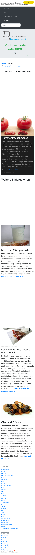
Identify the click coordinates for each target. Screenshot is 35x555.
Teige (3, 506)
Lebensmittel (5, 469)
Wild (2, 477)
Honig (3, 500)
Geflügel (4, 479)
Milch (3, 483)
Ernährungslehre (6, 524)
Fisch (3, 471)
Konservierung (5, 520)
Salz (2, 493)
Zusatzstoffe (5, 528)
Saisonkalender (10, 16)
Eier (2, 481)
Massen (3, 508)
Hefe (2, 510)
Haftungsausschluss (7, 550)
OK (28, 2)
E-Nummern (14, 528)
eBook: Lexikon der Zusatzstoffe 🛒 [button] (15, 49)
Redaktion (4, 538)
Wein (2, 516)
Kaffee (3, 514)
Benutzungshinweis (7, 544)
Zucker (3, 495)
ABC (5, 12)
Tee (2, 512)
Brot (2, 504)
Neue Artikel (5, 546)
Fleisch (3, 473)
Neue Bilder (5, 548)
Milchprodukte (6, 485)
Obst (2, 491)
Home (9, 8)
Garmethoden (5, 518)
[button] (3, 144)
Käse (2, 487)
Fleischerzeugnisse (7, 475)
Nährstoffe (4, 522)
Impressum (4, 536)
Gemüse (3, 489)
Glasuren (4, 498)
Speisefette (5, 502)
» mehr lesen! (14, 169)
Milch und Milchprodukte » (12, 276)
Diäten (3, 526)
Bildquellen (4, 542)
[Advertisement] (17, 90)
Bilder (5, 21)
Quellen (3, 540)
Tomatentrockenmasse (12, 66)
